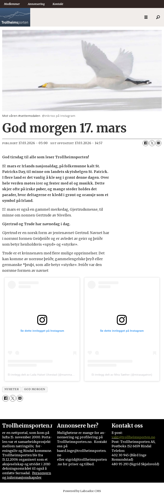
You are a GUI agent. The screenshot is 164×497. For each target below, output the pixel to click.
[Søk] (158, 17)
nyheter (11, 389)
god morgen (34, 389)
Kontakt (58, 4)
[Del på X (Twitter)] (152, 143)
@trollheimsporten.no (137, 437)
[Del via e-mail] (158, 143)
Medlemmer (12, 4)
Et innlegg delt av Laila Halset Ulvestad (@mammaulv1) (43, 374)
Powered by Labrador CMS (82, 491)
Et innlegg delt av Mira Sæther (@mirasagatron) (122, 374)
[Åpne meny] (146, 17)
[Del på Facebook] (146, 143)
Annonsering (36, 4)
